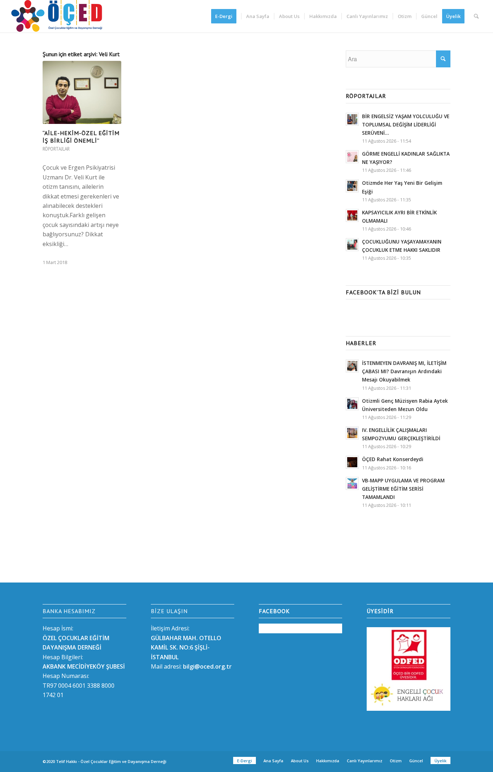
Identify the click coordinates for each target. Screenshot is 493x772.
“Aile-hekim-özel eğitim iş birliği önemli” (81, 136)
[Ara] (476, 16)
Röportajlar (56, 149)
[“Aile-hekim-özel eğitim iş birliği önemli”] (82, 92)
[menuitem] (226, 16)
